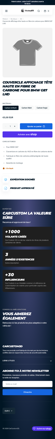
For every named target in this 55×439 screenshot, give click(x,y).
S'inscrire (28, 392)
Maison (5, 19)
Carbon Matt (28, 108)
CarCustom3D (14, 428)
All (21, 19)
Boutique (14, 19)
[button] (6, 11)
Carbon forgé (43, 108)
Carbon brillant (12, 108)
